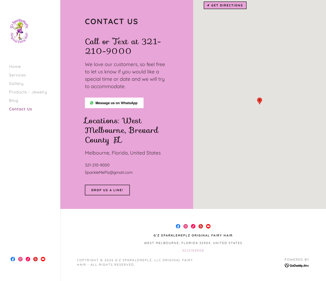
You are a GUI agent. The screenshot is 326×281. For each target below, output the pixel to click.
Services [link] (17, 74)
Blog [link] (13, 100)
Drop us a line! (107, 190)
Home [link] (15, 66)
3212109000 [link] (193, 250)
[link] (19, 30)
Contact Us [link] (20, 108)
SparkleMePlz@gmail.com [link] (109, 172)
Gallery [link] (16, 83)
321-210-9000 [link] (97, 164)
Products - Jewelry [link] (28, 91)
